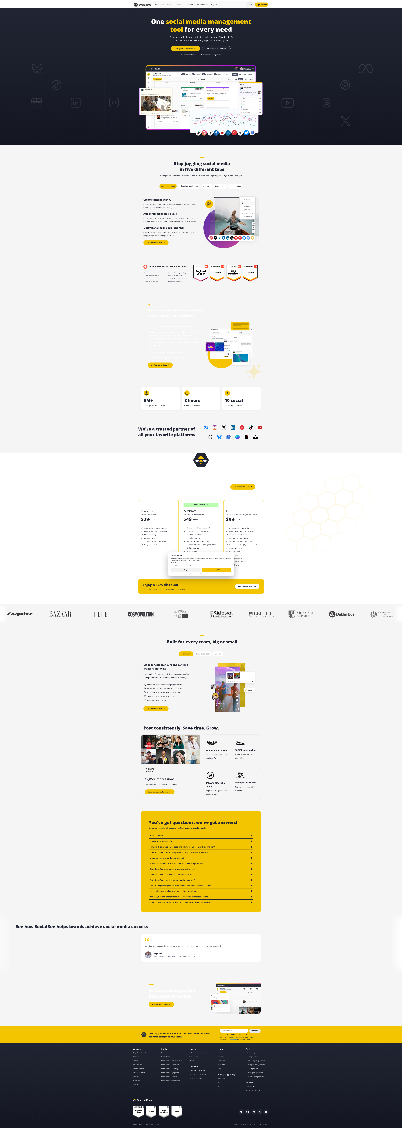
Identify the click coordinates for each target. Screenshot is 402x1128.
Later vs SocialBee (195, 1078)
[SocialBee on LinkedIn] (253, 1112)
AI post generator (252, 1057)
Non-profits (221, 1078)
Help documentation (196, 1053)
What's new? (193, 1057)
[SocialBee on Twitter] (241, 1112)
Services (189, 4)
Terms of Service (262, 1124)
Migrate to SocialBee (140, 1053)
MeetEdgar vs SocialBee (197, 1074)
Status (191, 1061)
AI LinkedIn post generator (255, 1077)
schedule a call (199, 828)
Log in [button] (250, 4)
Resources (221, 1061)
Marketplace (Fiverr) (253, 1090)
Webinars (221, 1057)
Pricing (170, 4)
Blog (219, 1069)
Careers (136, 1077)
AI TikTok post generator (254, 1073)
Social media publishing (169, 1069)
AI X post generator (252, 1069)
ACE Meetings (250, 1053)
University (221, 1065)
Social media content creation (171, 1061)
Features (164, 1053)
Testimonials (137, 1065)
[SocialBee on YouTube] (266, 1112)
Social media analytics (169, 1077)
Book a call (221, 1053)
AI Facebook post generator (255, 1061)
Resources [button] (201, 4)
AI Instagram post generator (255, 1065)
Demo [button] (178, 4)
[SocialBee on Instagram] (259, 1112)
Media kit (136, 1081)
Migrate (214, 4)
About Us (136, 1057)
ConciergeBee (250, 1086)
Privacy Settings (250, 1124)
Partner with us (138, 1069)
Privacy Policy (233, 1039)
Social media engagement (170, 1073)
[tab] (168, 186)
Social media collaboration (170, 1081)
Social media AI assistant (170, 1065)
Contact (136, 1085)
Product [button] (158, 4)
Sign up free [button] (262, 4)
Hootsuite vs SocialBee (197, 1070)
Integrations (165, 1057)
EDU (219, 1082)
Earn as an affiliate (139, 1073)
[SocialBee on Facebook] (247, 1112)
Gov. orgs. (221, 1086)
